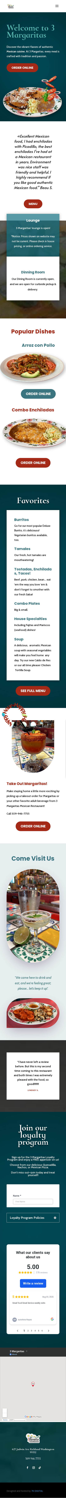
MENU (33, 204)
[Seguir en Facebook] (27, 1467)
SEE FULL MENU (33, 690)
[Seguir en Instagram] (33, 1467)
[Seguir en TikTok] (39, 1467)
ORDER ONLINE (22, 68)
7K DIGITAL (37, 1490)
